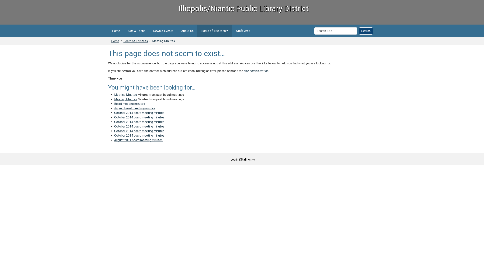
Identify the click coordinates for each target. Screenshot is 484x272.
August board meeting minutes (134, 108)
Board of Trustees (213, 31)
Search (366, 31)
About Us (187, 31)
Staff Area (243, 31)
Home (116, 31)
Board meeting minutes (129, 104)
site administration (256, 71)
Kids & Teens (136, 31)
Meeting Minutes (125, 95)
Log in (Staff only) (242, 159)
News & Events (163, 31)
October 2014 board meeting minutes (139, 113)
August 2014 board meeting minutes (138, 140)
